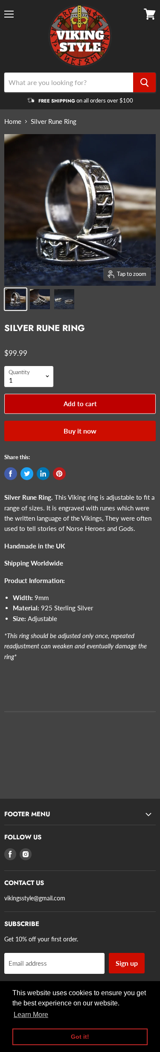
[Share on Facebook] (10, 473)
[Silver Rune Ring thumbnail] (15, 299)
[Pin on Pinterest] (59, 473)
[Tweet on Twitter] (26, 473)
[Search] (144, 82)
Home (12, 121)
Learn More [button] (31, 1014)
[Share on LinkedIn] (43, 473)
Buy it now (80, 431)
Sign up (127, 963)
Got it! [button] (80, 1036)
